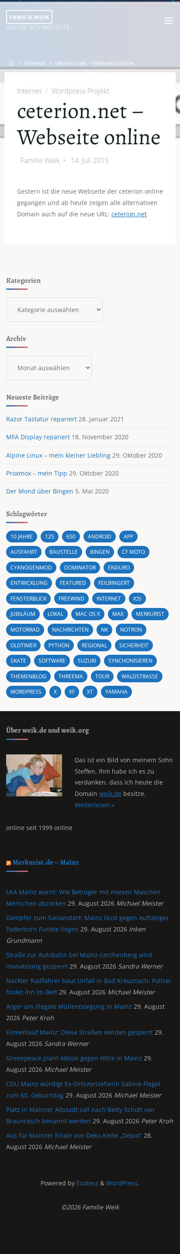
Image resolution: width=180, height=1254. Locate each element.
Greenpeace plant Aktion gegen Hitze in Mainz (74, 1058)
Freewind (71, 598)
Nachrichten (70, 629)
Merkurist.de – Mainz (45, 862)
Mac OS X (88, 614)
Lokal (55, 614)
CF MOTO (133, 552)
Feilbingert (114, 583)
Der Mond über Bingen (39, 491)
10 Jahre (21, 536)
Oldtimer (23, 645)
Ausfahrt (23, 552)
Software (52, 660)
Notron (131, 629)
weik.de (110, 793)
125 (49, 536)
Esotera (86, 1183)
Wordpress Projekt (80, 91)
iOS (137, 598)
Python (58, 645)
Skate (18, 660)
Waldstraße (139, 676)
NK (104, 629)
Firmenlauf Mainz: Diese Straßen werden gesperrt (79, 1032)
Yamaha (116, 691)
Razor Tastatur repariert (41, 419)
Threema (71, 676)
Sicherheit (134, 645)
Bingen (100, 552)
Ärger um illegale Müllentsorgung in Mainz (69, 1006)
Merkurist (150, 614)
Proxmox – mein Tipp (36, 473)
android (99, 536)
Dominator (80, 567)
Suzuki (87, 660)
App (128, 536)
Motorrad (25, 629)
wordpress (26, 691)
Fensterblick (28, 598)
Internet (34, 63)
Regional (94, 645)
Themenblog (28, 676)
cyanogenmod (31, 567)
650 (71, 536)
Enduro (119, 567)
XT (90, 691)
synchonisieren (130, 660)
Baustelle (63, 552)
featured (73, 583)
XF (72, 691)
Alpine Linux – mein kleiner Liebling (58, 455)
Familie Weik (29, 17)
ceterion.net (129, 214)
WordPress (122, 1183)
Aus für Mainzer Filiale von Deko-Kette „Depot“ (74, 1135)
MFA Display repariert (38, 437)
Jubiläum (22, 614)
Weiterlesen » (94, 805)
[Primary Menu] (168, 20)
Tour (102, 676)
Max (118, 614)
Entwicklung (29, 583)
